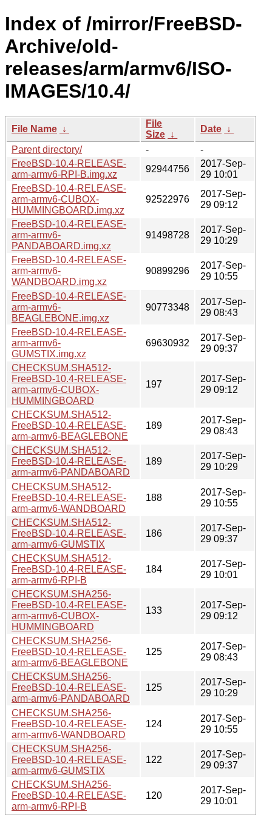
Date (211, 129)
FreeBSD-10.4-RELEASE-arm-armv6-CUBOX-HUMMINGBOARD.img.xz (69, 199)
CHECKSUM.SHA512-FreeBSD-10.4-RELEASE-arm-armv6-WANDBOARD (69, 498)
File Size (155, 128)
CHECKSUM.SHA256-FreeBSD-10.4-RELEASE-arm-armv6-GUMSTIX (69, 760)
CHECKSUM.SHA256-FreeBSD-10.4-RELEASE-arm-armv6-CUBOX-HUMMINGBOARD (69, 610)
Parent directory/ (47, 149)
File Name (34, 129)
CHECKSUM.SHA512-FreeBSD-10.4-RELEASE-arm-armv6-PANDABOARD (71, 461)
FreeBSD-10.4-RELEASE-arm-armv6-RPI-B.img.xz (69, 169)
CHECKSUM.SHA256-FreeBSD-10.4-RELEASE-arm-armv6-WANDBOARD (69, 724)
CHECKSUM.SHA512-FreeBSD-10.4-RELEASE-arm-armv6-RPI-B (69, 569)
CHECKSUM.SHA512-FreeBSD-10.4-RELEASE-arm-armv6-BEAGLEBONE (70, 425)
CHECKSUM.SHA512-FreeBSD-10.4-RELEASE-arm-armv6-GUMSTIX (69, 533)
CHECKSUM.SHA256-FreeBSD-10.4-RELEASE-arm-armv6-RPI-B (69, 795)
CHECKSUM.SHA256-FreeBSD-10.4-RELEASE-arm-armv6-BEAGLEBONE (70, 652)
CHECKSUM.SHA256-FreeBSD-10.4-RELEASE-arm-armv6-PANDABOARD (71, 687)
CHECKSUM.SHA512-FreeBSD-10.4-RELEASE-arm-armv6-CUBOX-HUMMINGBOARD (69, 384)
